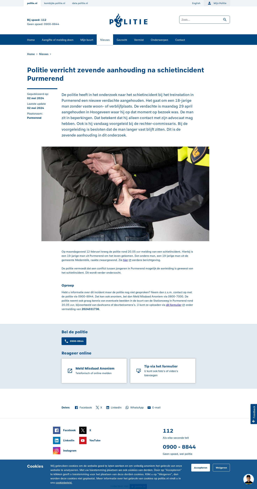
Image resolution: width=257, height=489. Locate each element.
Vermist (139, 40)
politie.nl (32, 3)
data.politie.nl (80, 3)
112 (43, 20)
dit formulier (173, 305)
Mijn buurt (86, 40)
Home (31, 40)
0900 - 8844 (179, 446)
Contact (180, 40)
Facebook (83, 408)
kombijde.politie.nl (54, 3)
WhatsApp (134, 408)
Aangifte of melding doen (57, 40)
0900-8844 (51, 24)
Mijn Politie (220, 3)
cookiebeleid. (64, 482)
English (196, 3)
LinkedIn (114, 408)
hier (125, 260)
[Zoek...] (204, 21)
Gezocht (122, 40)
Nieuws (105, 40)
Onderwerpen (159, 40)
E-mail (153, 408)
